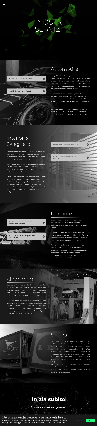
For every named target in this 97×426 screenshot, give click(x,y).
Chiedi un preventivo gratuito (48, 407)
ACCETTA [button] (90, 420)
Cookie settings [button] (80, 420)
